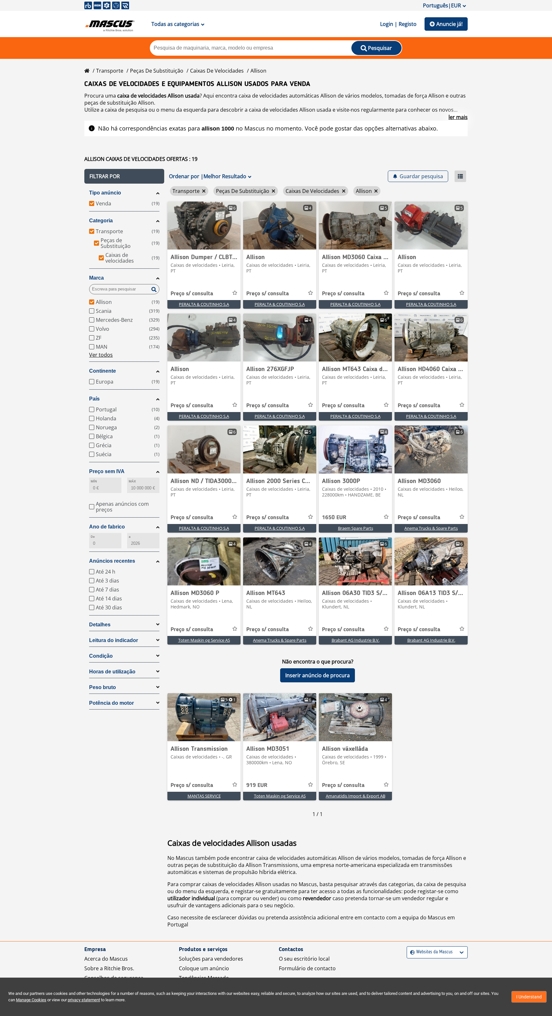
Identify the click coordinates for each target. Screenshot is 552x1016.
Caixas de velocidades (217, 70)
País (94, 398)
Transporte (109, 70)
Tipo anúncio (105, 192)
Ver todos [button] (101, 354)
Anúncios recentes (112, 561)
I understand (529, 996)
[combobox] (411, 952)
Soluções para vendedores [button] (211, 958)
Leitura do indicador (113, 640)
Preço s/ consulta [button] (192, 294)
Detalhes (100, 624)
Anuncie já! (449, 24)
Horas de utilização (112, 671)
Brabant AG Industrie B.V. (355, 640)
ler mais (458, 117)
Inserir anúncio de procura (317, 675)
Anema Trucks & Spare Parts (431, 528)
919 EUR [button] (256, 785)
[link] (204, 226)
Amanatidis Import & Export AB (355, 796)
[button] (124, 176)
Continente (102, 371)
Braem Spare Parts (355, 528)
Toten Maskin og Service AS (204, 640)
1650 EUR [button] (334, 517)
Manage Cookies (31, 999)
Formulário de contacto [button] (307, 968)
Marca (96, 278)
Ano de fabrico (107, 526)
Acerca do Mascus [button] (106, 958)
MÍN (94, 481)
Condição (101, 656)
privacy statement (84, 999)
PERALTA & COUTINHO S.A (204, 304)
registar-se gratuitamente (266, 891)
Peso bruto (102, 687)
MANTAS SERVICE (204, 796)
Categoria (101, 220)
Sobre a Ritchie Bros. (109, 968)
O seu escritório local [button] (304, 958)
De (93, 536)
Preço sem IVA (107, 471)
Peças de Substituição (156, 70)
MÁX (132, 481)
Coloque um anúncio (204, 968)
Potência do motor (111, 703)
